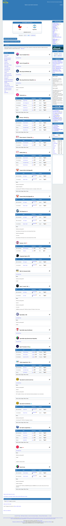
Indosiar (5, 72)
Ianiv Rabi (24, 295)
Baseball (54, 26)
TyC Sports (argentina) (7, 89)
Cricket (54, 29)
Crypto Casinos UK (45, 518)
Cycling (54, 30)
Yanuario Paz (25, 409)
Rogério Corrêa (55, 71)
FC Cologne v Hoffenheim (57, 60)
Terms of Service (49, 521)
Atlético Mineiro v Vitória (57, 70)
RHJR (54, 148)
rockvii (54, 150)
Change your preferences (16, 521)
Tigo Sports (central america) (8, 86)
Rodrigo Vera (25, 105)
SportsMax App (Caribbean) (8, 79)
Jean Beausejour (25, 125)
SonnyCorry (55, 153)
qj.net (11, 518)
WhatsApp (33, 35)
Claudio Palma (25, 100)
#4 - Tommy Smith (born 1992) (58, 129)
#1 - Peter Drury (55, 125)
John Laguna (25, 176)
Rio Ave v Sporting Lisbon (57, 68)
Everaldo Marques (25, 352)
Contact (50, 515)
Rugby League (55, 39)
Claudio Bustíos (25, 107)
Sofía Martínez (25, 372)
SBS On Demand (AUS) (8, 75)
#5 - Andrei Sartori (56, 130)
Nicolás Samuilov (25, 476)
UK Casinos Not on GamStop (51, 518)
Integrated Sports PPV (7, 73)
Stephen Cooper (39, 520)
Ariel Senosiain (25, 435)
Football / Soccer (55, 23)
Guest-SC (54, 145)
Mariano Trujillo (25, 179)
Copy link (21, 35)
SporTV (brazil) (6, 83)
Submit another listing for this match (10, 38)
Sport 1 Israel (6, 76)
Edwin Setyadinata (25, 248)
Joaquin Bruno (25, 437)
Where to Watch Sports (17, 506)
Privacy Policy (23, 521)
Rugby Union (55, 40)
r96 (53, 149)
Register (26, 4)
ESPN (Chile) (6, 66)
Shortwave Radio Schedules (43, 515)
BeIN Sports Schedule (24, 515)
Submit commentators (34, 4)
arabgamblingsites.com (24, 518)
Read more (22, 48)
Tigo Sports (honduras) (7, 88)
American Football (56, 24)
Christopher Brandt (25, 127)
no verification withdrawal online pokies (17, 518)
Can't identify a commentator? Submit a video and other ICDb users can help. (15, 496)
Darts (54, 31)
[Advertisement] (33, 13)
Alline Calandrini (25, 354)
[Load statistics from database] (60, 106)
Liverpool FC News (17, 515)
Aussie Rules (55, 25)
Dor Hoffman (25, 292)
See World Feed (18, 57)
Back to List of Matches (7, 510)
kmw (32, 100)
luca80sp (33, 352)
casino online (41, 518)
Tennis (54, 42)
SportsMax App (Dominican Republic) (8, 82)
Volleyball (54, 43)
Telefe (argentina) (7, 85)
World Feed (6, 92)
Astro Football (6, 55)
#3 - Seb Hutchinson (56, 128)
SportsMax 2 (6, 78)
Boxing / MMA (55, 28)
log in (7, 501)
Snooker (54, 41)
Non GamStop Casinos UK (36, 518)
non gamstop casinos (30, 518)
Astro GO (5, 56)
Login (29, 4)
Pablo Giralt (24, 367)
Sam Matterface (55, 136)
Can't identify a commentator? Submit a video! (12, 41)
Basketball (54, 27)
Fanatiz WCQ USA (7, 69)
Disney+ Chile (6, 63)
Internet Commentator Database (33, 515)
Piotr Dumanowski (25, 142)
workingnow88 (34, 175)
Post (25, 35)
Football (61, 4)
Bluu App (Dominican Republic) (7, 60)
